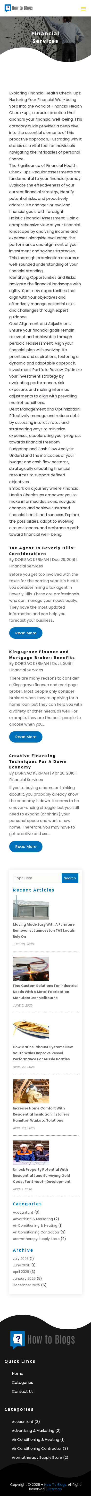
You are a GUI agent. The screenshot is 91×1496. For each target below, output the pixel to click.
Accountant (23, 1212)
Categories (22, 1382)
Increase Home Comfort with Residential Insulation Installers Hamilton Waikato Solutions (41, 1114)
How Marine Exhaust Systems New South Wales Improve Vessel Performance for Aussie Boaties (43, 1053)
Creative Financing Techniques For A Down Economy (38, 761)
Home (17, 1373)
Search (70, 878)
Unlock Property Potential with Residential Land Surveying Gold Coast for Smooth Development (42, 1175)
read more (25, 633)
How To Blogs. (55, 1484)
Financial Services (26, 566)
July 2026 (21, 1258)
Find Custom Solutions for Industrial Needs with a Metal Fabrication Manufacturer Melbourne (45, 991)
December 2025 (26, 1285)
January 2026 (24, 1278)
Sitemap (55, 1489)
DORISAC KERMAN (32, 559)
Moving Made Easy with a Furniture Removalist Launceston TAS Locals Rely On (44, 930)
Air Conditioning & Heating (35, 1225)
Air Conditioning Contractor (36, 1232)
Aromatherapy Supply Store (36, 1238)
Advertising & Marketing (33, 1219)
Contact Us (22, 1391)
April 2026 (21, 1271)
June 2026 (21, 1265)
